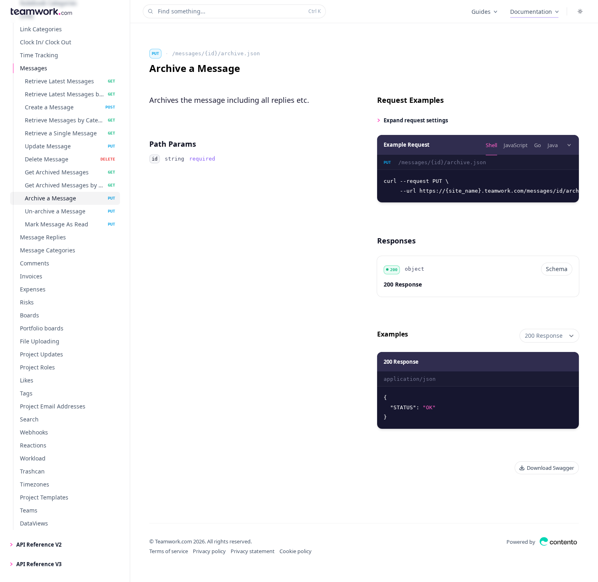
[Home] (41, 11)
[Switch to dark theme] (580, 11)
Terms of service (168, 551)
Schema (556, 269)
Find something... (239, 11)
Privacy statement (253, 551)
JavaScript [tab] (516, 145)
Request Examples (410, 100)
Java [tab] (553, 145)
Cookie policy (295, 551)
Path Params (172, 144)
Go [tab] (537, 145)
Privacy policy (209, 551)
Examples (392, 334)
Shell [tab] (491, 145)
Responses (396, 240)
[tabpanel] (478, 178)
